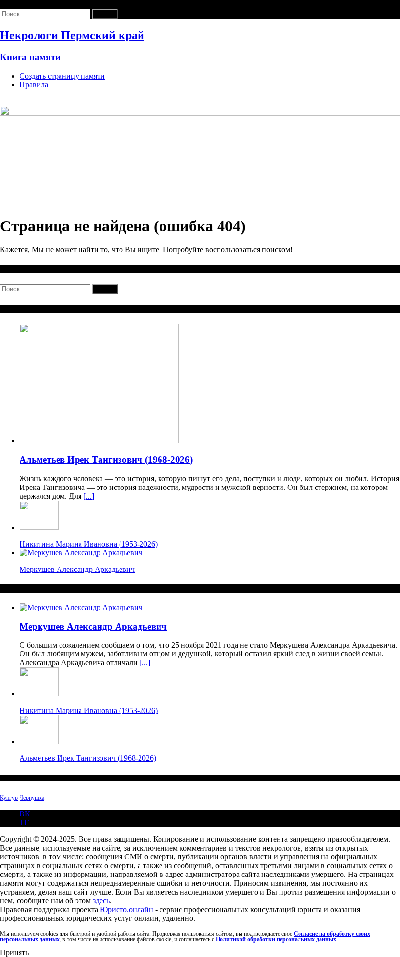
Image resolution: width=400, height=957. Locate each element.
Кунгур (9, 797)
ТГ (24, 822)
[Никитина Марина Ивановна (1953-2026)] (39, 527)
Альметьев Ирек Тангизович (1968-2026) (106, 459)
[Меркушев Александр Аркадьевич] (81, 553)
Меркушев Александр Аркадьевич (77, 569)
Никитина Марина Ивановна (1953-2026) (89, 544)
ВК (25, 814)
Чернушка (32, 797)
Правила (34, 85)
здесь (101, 900)
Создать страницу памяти (62, 76)
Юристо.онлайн (126, 909)
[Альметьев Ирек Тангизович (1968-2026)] (99, 440)
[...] (88, 496)
